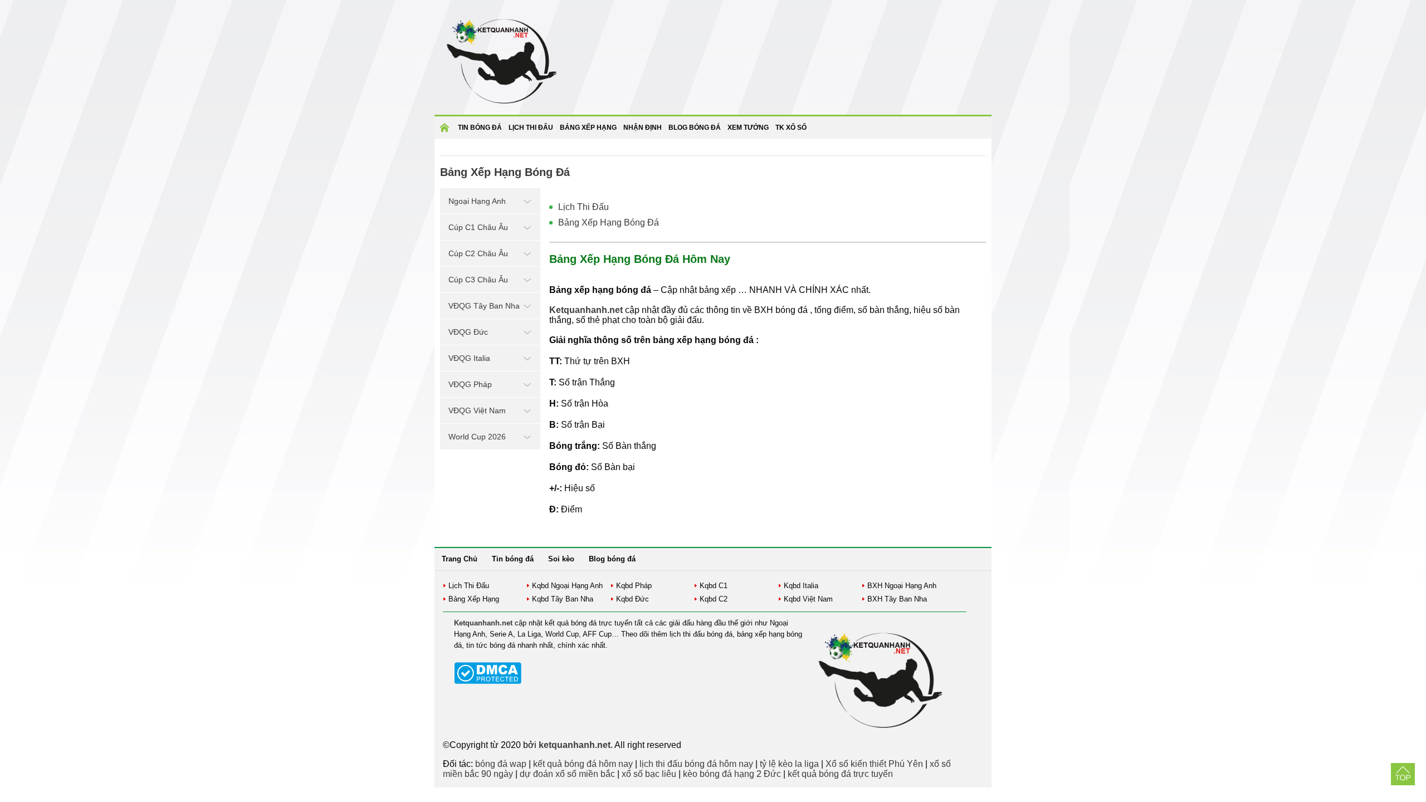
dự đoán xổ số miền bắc (567, 774)
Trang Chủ (459, 559)
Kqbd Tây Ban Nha (562, 599)
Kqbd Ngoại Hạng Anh (567, 585)
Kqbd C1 (713, 585)
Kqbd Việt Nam (808, 599)
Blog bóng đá (694, 127)
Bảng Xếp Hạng (473, 599)
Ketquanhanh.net (483, 623)
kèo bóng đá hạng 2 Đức (732, 774)
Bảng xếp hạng (588, 127)
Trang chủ (446, 131)
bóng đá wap (500, 764)
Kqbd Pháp (634, 585)
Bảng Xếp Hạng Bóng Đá (608, 222)
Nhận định (642, 127)
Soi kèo (561, 559)
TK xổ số (791, 127)
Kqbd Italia (801, 585)
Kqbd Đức (632, 599)
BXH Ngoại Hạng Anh (901, 585)
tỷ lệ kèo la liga (789, 764)
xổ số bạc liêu (649, 774)
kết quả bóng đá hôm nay (583, 764)
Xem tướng (748, 127)
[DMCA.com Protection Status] (487, 681)
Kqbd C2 (713, 599)
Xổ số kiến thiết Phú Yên (874, 764)
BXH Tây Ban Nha (897, 599)
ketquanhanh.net (575, 745)
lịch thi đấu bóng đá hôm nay (696, 764)
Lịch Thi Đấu (583, 207)
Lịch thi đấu (531, 127)
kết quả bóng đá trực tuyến (840, 774)
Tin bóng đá (480, 127)
